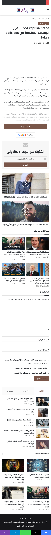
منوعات (28, 522)
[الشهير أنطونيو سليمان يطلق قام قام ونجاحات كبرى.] (42, 401)
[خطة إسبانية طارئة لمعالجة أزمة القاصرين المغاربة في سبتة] (13, 269)
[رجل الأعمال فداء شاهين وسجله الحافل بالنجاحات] (42, 423)
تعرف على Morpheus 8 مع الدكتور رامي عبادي (20, 410)
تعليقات (10, 391)
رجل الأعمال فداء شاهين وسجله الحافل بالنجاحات (20, 421)
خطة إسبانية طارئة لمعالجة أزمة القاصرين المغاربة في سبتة (13, 279)
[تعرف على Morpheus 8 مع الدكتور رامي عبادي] (42, 412)
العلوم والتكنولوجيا (19, 522)
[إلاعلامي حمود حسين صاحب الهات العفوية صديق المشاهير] (42, 433)
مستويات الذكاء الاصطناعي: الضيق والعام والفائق (29, 2)
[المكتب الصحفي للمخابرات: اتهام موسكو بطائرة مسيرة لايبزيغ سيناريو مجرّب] (37, 269)
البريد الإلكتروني (43, 339)
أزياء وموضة (8, 522)
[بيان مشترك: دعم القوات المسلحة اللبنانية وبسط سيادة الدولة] (13, 243)
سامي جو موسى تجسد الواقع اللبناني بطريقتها (20, 442)
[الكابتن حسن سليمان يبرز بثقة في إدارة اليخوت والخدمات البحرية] (13, 492)
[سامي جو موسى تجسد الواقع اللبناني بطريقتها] (42, 444)
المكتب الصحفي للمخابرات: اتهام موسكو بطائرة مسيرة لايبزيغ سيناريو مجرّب (39, 281)
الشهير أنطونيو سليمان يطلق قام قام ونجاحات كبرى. (20, 400)
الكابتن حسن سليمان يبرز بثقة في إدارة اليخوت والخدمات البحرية (14, 504)
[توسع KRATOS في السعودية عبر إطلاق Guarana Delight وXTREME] (13, 465)
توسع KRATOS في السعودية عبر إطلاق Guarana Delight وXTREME (14, 477)
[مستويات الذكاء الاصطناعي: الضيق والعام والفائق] (38, 465)
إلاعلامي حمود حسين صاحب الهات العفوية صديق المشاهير (19, 432)
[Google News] (25, 135)
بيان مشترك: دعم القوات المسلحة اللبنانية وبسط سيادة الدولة (14, 254)
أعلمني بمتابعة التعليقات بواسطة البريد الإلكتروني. (31, 368)
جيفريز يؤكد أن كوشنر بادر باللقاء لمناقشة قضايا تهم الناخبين (37, 253)
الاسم (46, 329)
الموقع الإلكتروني (43, 350)
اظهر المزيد (26, 126)
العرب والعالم (36, 18)
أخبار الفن (20, 526)
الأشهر (41, 391)
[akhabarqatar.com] (25, 10)
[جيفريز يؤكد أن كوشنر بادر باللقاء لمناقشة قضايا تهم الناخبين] (37, 243)
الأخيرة (25, 391)
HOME (44, 522)
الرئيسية (45, 18)
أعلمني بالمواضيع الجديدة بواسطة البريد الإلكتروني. (30, 373)
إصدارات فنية (29, 526)
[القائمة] (48, 11)
